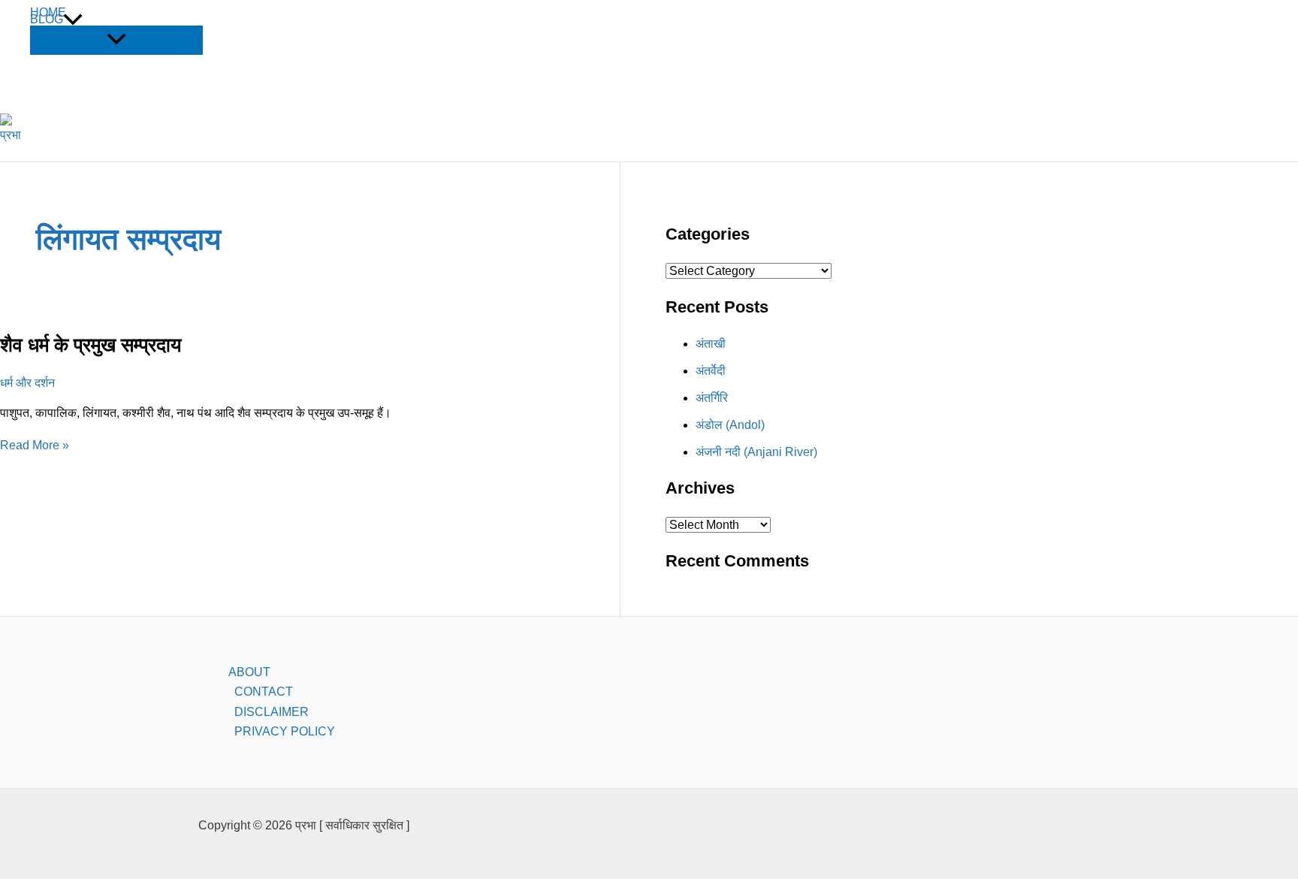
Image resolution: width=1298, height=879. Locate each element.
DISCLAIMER (271, 711)
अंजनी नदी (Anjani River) (756, 452)
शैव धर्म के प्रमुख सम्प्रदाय (90, 345)
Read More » (34, 445)
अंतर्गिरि (712, 397)
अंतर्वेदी (711, 370)
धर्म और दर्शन (27, 382)
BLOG (46, 20)
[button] (73, 20)
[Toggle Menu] (116, 40)
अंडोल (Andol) (730, 424)
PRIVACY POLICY (284, 731)
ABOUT (249, 672)
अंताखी (711, 343)
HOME (48, 13)
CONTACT (263, 691)
